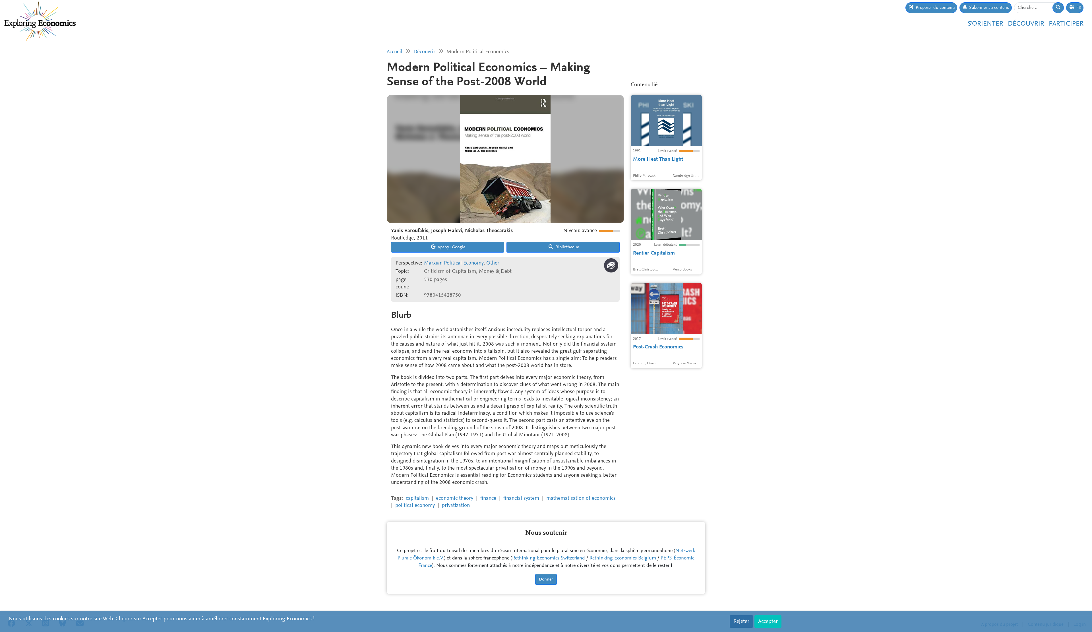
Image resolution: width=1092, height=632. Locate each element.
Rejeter (741, 621)
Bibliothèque (566, 247)
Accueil (394, 52)
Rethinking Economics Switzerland (548, 558)
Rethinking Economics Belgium (623, 558)
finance (488, 498)
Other (492, 263)
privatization (456, 505)
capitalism (417, 498)
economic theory (454, 498)
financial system (521, 498)
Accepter (768, 621)
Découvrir (1026, 23)
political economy (415, 505)
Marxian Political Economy (453, 263)
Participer (1066, 23)
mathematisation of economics (581, 498)
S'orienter (985, 23)
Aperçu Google (451, 247)
